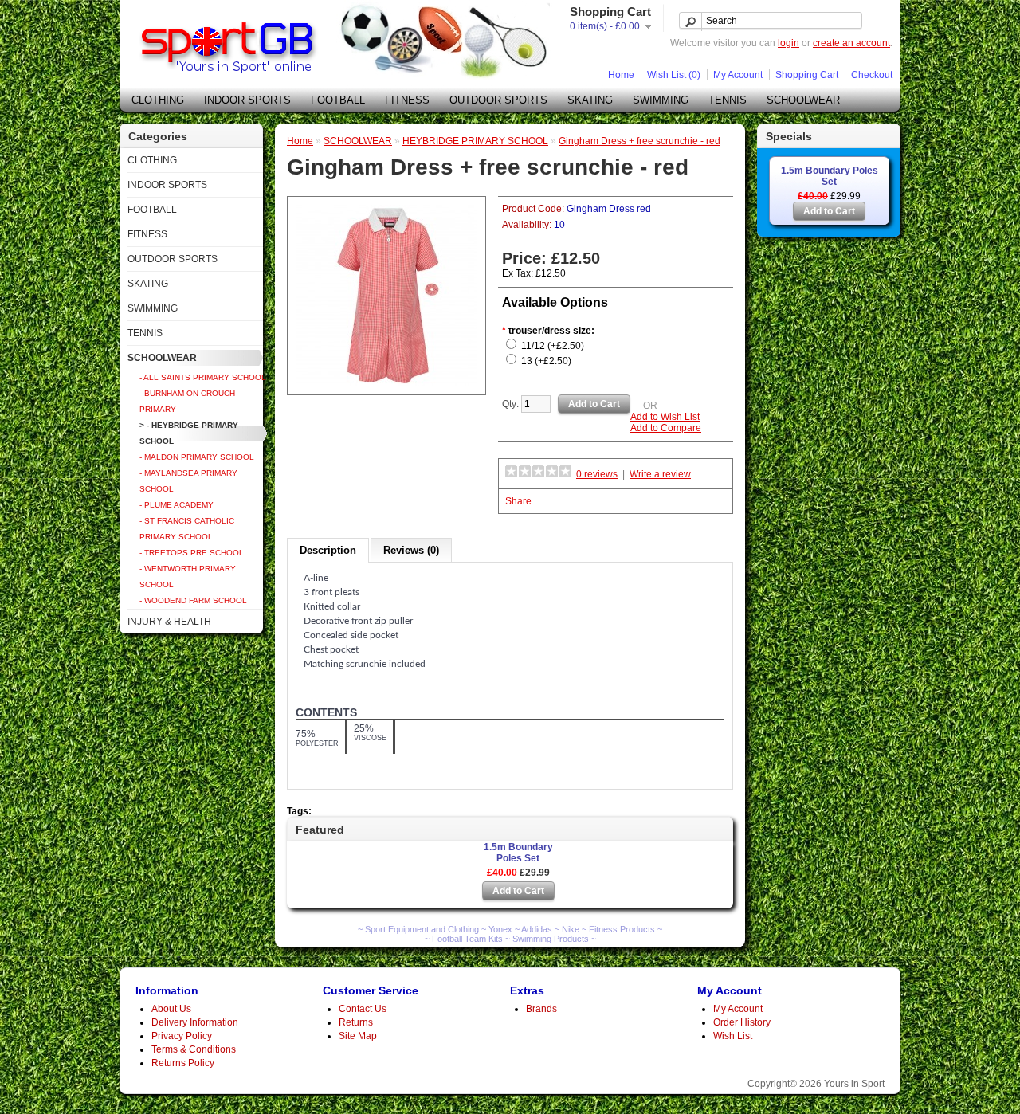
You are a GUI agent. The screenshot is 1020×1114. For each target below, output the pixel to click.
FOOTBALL (338, 100)
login (788, 43)
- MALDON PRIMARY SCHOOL (196, 457)
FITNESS (407, 100)
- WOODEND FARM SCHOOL (193, 600)
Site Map (358, 1035)
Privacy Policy (181, 1035)
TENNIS (727, 100)
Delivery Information (194, 1022)
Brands (541, 1008)
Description (328, 550)
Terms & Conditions (193, 1049)
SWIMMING (660, 100)
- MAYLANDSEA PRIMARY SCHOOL (188, 481)
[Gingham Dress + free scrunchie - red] (386, 383)
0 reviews (597, 474)
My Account (738, 74)
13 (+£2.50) (546, 361)
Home (621, 74)
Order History (742, 1022)
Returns (356, 1022)
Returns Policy (182, 1063)
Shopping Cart (806, 74)
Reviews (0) (411, 550)
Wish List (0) (673, 74)
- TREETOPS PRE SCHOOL (191, 552)
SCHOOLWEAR (803, 100)
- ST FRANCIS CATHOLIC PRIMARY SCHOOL (186, 528)
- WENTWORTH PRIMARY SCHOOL (187, 576)
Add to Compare (665, 427)
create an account (851, 43)
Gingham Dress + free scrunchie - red (639, 141)
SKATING (590, 100)
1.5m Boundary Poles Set (829, 176)
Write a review (660, 474)
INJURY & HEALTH (169, 621)
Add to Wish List (665, 416)
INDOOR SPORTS (247, 100)
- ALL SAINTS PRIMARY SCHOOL (202, 377)
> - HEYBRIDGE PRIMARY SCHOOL (188, 433)
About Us (171, 1008)
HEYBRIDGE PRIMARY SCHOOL (475, 141)
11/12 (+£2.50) (552, 345)
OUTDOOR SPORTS (498, 100)
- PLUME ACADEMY (176, 504)
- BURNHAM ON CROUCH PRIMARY (187, 401)
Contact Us (362, 1008)
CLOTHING (157, 100)
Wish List (732, 1035)
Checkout (871, 74)
